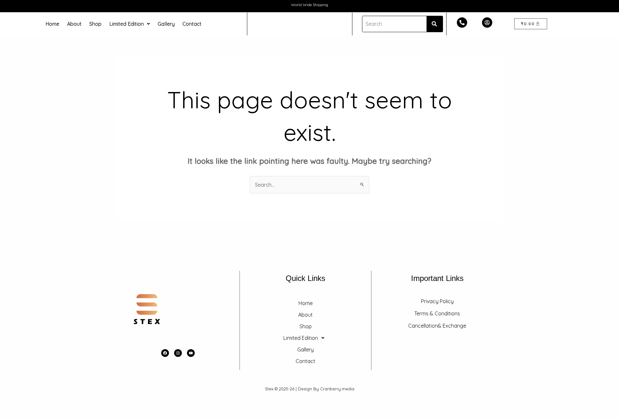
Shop (95, 24)
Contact (191, 24)
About (74, 24)
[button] (129, 23)
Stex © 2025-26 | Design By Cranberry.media (309, 388)
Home (52, 24)
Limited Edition (126, 24)
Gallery (166, 24)
